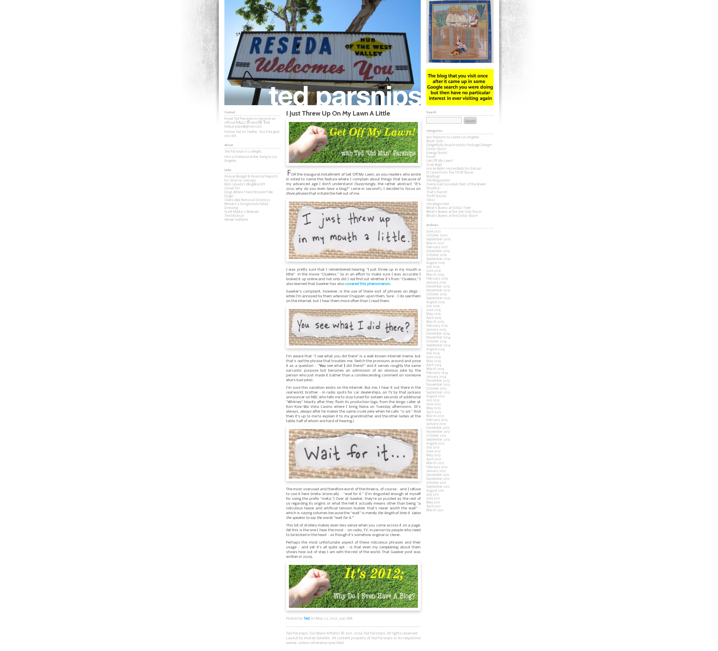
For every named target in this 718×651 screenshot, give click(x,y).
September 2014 (438, 345)
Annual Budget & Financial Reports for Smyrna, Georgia (251, 178)
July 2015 (433, 306)
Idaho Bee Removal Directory (247, 200)
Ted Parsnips (322, 52)
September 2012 (438, 439)
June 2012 (433, 451)
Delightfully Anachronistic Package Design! (459, 145)
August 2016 (435, 263)
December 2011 (437, 475)
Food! (431, 157)
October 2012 (436, 436)
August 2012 (435, 443)
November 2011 (438, 479)
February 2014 (437, 373)
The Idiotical (234, 216)
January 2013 (436, 424)
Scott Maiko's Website (241, 212)
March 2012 (435, 463)
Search (470, 120)
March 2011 (434, 510)
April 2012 (433, 459)
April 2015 (433, 318)
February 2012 (437, 467)
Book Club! (435, 141)
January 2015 (436, 330)
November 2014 (438, 337)
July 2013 (432, 400)
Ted (307, 618)
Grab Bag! (434, 165)
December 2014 (438, 333)
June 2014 (433, 357)
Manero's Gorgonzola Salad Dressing (246, 206)
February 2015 (437, 326)
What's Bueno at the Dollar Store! (452, 216)
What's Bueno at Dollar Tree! (448, 208)
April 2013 (433, 412)
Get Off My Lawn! (439, 161)
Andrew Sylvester (317, 638)
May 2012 (433, 455)
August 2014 (435, 349)
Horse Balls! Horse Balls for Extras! (454, 169)
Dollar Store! (436, 149)
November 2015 (438, 290)
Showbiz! (433, 188)
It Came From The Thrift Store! (450, 172)
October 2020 (437, 235)
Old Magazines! (438, 180)
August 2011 (435, 491)
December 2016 (438, 251)
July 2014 (432, 353)
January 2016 (436, 282)
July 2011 (432, 494)
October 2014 (436, 341)
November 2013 (438, 385)
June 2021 (433, 231)
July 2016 (433, 267)
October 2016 (436, 255)
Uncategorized (437, 204)
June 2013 (433, 404)
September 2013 (438, 392)
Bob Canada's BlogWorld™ (244, 184)
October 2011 (436, 483)
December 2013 (438, 381)
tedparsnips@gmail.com (243, 126)
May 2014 (433, 361)
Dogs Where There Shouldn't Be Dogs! (248, 194)
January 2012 (436, 471)
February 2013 (437, 420)
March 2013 (435, 416)
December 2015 (438, 286)
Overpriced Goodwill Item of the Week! (456, 184)
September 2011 (438, 487)
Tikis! (430, 200)
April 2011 (433, 506)
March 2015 (435, 322)
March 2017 (435, 243)
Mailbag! (433, 176)
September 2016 (438, 259)
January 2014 (436, 377)
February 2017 (437, 247)
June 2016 (433, 271)
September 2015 (438, 298)
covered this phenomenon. (368, 284)
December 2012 (438, 428)
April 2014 (433, 365)
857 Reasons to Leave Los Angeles (452, 137)
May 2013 (433, 408)
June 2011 (433, 498)
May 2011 (433, 502)
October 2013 (436, 388)
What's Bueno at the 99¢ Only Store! (454, 212)
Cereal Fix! (232, 188)
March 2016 (435, 275)
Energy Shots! (437, 153)
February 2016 (437, 278)
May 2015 (433, 314)
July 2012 (432, 447)
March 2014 (435, 369)
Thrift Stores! (436, 196)
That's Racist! (437, 192)
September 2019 (438, 239)
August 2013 (435, 396)
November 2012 (438, 432)
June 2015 (433, 310)
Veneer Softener (236, 220)
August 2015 (435, 302)
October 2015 (436, 294)
